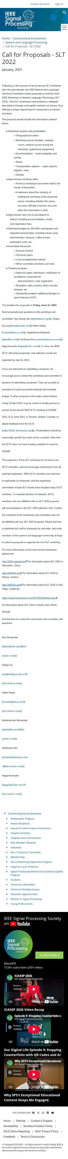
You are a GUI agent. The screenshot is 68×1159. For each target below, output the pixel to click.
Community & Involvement (29, 38)
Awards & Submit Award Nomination (31, 828)
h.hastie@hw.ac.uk (12, 332)
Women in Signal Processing (26, 899)
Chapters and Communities (26, 837)
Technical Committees (23, 884)
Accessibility (10, 1126)
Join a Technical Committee (26, 852)
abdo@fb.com (9, 339)
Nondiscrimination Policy (38, 1126)
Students (15, 879)
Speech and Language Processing (26, 42)
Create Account (40, 4)
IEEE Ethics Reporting (16, 1131)
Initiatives (16, 847)
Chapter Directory (20, 833)
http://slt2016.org (11, 584)
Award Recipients (20, 823)
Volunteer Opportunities (24, 894)
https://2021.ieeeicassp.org (17, 430)
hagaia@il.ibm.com (28, 346)
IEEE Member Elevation (23, 842)
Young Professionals (22, 903)
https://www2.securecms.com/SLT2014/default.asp (28, 598)
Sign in (59, 4)
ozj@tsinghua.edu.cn (18, 325)
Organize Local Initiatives (24, 866)
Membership (18, 857)
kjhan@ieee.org (40, 318)
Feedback (9, 1136)
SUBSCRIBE (48, 955)
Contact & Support (41, 1121)
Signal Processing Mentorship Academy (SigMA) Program (37, 873)
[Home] (20, 12)
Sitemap (21, 1121)
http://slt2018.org (11, 573)
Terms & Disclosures (32, 1136)
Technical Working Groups (25, 889)
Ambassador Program (22, 818)
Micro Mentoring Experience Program (31, 861)
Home (6, 38)
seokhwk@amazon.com (47, 339)
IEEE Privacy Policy (46, 1131)
